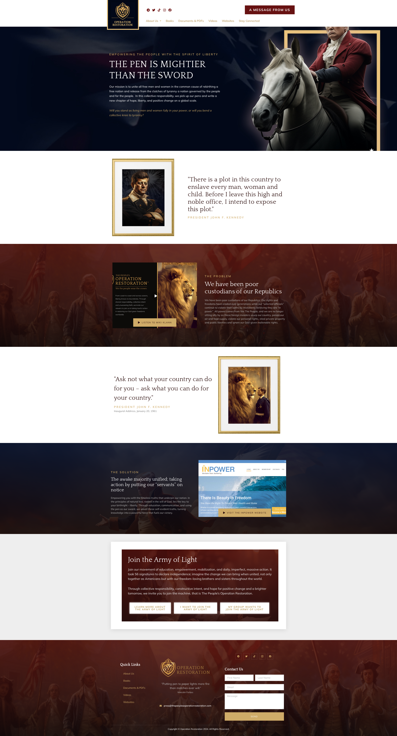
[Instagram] (164, 10)
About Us (152, 21)
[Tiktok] (159, 10)
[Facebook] (170, 10)
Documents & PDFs (191, 21)
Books (170, 21)
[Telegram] (148, 10)
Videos (212, 21)
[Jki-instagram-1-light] (262, 656)
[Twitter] (153, 10)
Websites (228, 21)
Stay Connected (249, 21)
